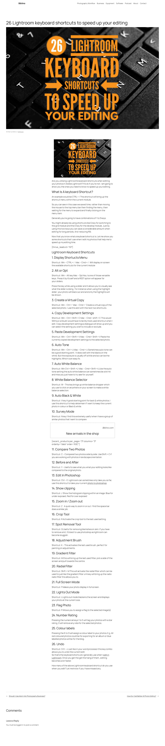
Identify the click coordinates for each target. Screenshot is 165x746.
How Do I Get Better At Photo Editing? (141, 696)
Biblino (22, 3)
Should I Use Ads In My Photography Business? (27, 696)
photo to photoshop (97, 483)
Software (20, 132)
